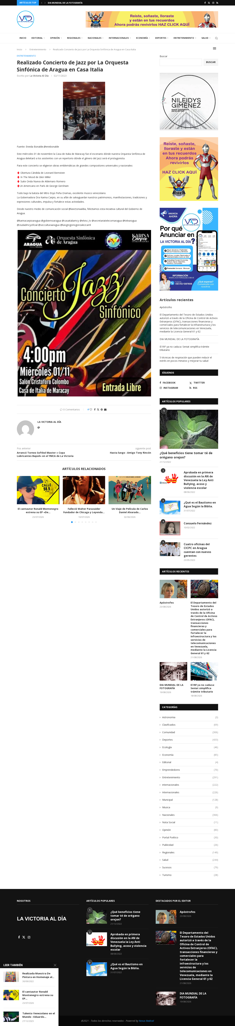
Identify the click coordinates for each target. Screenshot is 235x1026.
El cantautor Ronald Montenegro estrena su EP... (37, 995)
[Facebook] (205, 3)
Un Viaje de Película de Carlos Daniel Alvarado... (130, 510)
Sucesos (190, 867)
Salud (204, 37)
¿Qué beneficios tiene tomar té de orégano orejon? (186, 455)
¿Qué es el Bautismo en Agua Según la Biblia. (200, 504)
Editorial (37, 37)
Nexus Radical (146, 1020)
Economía (142, 37)
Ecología (190, 747)
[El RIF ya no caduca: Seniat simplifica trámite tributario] (204, 671)
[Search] (216, 38)
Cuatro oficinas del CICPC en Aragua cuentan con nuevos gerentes (197, 550)
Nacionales (94, 37)
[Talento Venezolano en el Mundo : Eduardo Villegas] (11, 1017)
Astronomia (190, 717)
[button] (41, 3)
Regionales (73, 37)
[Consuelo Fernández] (170, 528)
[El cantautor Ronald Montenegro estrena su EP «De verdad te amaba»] (38, 490)
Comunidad (190, 732)
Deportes (160, 37)
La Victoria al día (39, 75)
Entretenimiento (184, 37)
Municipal (190, 799)
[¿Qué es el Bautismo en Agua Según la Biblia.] (170, 507)
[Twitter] (209, 3)
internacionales (190, 784)
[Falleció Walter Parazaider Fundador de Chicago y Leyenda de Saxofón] (84, 490)
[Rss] (217, 3)
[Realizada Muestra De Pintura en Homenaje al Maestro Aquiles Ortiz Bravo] (11, 977)
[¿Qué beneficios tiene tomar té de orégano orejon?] (189, 429)
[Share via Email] (105, 409)
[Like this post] (91, 409)
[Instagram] (213, 3)
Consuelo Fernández (198, 523)
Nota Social (190, 822)
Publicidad (190, 844)
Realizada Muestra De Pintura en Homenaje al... (38, 975)
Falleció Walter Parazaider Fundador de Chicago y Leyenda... (84, 510)
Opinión (55, 37)
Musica (190, 807)
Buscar (163, 56)
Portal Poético (190, 837)
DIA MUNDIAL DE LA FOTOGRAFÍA (179, 339)
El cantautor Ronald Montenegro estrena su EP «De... (38, 510)
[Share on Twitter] (98, 409)
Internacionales (119, 37)
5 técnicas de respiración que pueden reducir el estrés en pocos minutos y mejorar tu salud (186, 359)
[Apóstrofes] (173, 589)
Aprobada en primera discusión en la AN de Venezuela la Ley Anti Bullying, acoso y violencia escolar (198, 480)
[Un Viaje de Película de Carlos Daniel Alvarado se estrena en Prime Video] (130, 490)
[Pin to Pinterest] (102, 409)
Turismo (190, 875)
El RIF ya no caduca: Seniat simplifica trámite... (75, 2)
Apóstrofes (166, 307)
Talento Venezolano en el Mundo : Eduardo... (38, 1015)
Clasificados (190, 724)
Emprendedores (190, 769)
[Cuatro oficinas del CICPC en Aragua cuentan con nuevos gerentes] (170, 549)
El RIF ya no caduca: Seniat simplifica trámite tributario (203, 688)
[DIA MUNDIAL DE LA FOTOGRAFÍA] (173, 671)
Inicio (22, 37)
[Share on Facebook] (94, 409)
